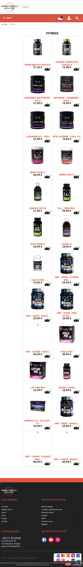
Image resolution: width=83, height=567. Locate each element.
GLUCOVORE (37, 280)
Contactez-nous (47, 521)
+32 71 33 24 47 (11, 538)
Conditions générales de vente (52, 510)
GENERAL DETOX (37, 208)
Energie (4, 518)
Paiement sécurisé (48, 512)
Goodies (4, 521)
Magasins (45, 524)
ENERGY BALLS (66, 175)
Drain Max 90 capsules (38, 65)
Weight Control (7, 510)
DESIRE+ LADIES (66, 388)
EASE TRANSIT (37, 244)
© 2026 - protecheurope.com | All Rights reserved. (19, 558)
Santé (4, 515)
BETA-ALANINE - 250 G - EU (67, 136)
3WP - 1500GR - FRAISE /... (67, 459)
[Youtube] (51, 540)
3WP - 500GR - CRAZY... (37, 316)
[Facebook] (44, 540)
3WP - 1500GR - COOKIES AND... (37, 458)
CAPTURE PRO (37, 388)
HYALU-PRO (67, 352)
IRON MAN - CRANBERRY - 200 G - (67, 99)
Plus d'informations (77, 564)
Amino (4, 512)
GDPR (43, 518)
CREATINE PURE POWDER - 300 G (37, 99)
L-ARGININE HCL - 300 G (37, 136)
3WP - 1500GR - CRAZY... (37, 352)
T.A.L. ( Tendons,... (67, 208)
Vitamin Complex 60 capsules (66, 63)
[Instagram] (57, 540)
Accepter (68, 564)
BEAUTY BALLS (37, 172)
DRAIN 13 (67, 244)
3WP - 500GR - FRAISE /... (66, 423)
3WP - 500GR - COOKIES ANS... (67, 278)
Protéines (5, 507)
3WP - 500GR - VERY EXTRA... (67, 314)
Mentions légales (47, 507)
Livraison (44, 515)
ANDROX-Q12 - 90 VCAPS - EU (37, 422)
